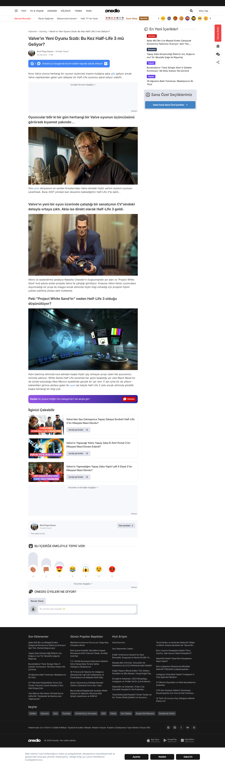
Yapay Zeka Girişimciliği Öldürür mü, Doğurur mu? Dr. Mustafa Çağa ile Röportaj (171, 56)
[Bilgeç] (181, 18)
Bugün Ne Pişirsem (145, 713)
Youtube (66, 713)
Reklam (87, 727)
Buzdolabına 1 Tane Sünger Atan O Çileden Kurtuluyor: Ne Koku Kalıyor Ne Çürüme (169, 69)
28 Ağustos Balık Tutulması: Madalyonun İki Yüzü (170, 83)
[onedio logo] (112, 10)
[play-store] (171, 740)
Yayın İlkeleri (133, 727)
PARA (89, 11)
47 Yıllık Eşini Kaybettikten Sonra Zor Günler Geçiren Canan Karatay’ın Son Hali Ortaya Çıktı (45, 685)
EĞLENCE (66, 11)
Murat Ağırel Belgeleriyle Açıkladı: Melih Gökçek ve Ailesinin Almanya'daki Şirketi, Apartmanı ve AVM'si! (88, 693)
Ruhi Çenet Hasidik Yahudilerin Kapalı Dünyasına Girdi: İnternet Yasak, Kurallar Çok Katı (89, 653)
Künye (143, 727)
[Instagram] (168, 727)
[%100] (163, 18)
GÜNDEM (52, 11)
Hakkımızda (33, 727)
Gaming (43, 31)
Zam (55, 713)
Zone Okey (131, 18)
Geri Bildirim (45, 727)
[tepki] (33, 569)
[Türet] (175, 18)
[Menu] (16, 11)
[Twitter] (181, 727)
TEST (23, 11)
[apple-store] (154, 740)
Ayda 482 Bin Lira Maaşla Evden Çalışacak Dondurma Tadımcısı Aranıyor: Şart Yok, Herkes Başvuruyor (169, 42)
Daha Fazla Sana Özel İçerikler (168, 104)
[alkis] (206, 18)
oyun (36, 188)
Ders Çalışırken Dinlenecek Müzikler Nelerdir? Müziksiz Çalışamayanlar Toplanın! (173, 669)
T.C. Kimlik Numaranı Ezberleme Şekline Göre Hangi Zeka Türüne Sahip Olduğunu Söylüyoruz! (89, 664)
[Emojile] (194, 18)
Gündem (152, 36)
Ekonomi (152, 49)
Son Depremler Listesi (122, 648)
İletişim (95, 727)
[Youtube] (187, 727)
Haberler (32, 31)
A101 (103, 713)
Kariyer (102, 727)
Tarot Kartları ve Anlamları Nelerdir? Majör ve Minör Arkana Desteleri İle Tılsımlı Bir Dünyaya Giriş (175, 645)
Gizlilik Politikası (59, 727)
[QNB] (169, 18)
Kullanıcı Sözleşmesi (116, 727)
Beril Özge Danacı (52, 51)
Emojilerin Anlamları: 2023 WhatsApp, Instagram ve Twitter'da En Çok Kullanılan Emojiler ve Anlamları (131, 681)
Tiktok (113, 713)
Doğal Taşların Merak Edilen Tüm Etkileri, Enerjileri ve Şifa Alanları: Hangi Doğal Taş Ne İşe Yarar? (131, 673)
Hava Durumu (118, 642)
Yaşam (151, 63)
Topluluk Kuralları (76, 727)
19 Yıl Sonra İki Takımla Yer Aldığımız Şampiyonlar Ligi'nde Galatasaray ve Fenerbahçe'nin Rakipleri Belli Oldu (87, 675)
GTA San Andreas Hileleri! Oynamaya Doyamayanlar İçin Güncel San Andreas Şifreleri (174, 693)
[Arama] (191, 10)
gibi (113, 73)
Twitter (33, 713)
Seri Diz (143, 18)
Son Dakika (126, 713)
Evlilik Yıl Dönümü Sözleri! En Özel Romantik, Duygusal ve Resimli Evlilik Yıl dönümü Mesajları (130, 657)
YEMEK (78, 11)
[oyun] (200, 18)
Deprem (45, 713)
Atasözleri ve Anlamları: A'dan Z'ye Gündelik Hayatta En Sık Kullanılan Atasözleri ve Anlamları (128, 689)
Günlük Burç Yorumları (86, 713)
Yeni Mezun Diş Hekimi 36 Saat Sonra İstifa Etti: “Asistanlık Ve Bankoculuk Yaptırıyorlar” (45, 696)
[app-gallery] (188, 740)
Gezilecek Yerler (167, 713)
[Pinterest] (194, 727)
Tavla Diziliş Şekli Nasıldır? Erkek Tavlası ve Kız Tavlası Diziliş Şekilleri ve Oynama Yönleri (132, 697)
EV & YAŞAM (36, 11)
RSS (148, 727)
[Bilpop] (187, 18)
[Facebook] (174, 727)
